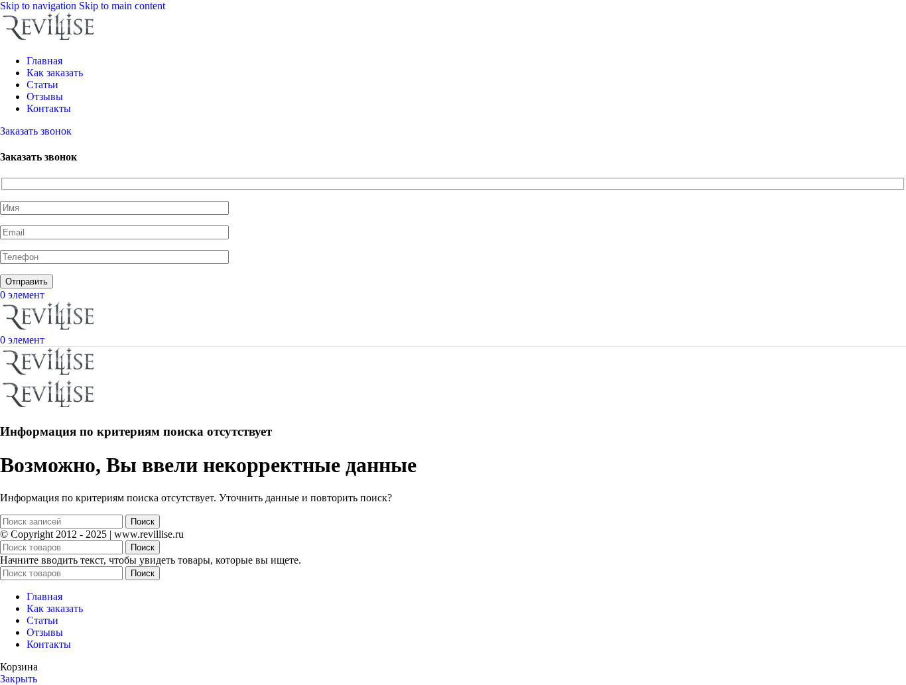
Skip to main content (122, 5)
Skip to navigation (39, 5)
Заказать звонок (36, 131)
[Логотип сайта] (49, 38)
